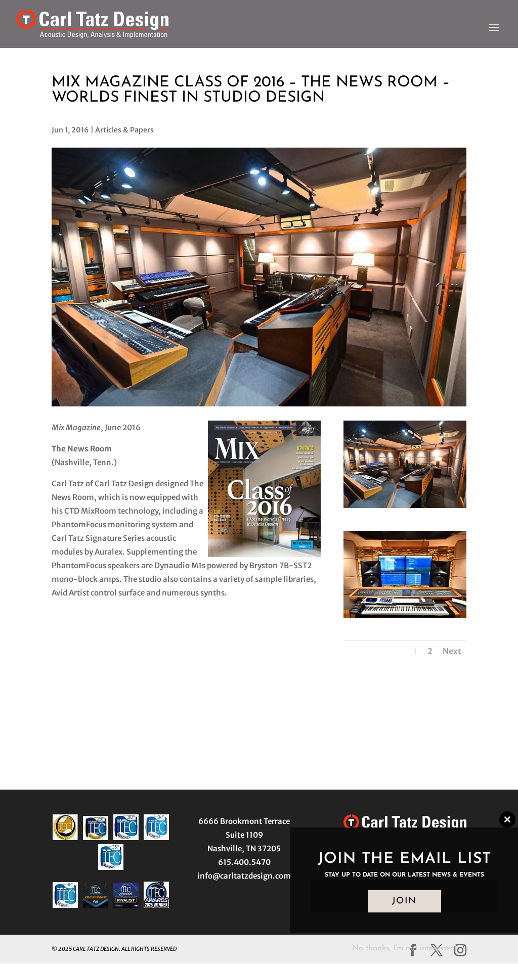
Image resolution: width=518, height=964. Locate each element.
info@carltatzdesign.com (244, 876)
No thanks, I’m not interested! (404, 948)
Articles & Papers (124, 129)
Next (452, 651)
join (404, 901)
